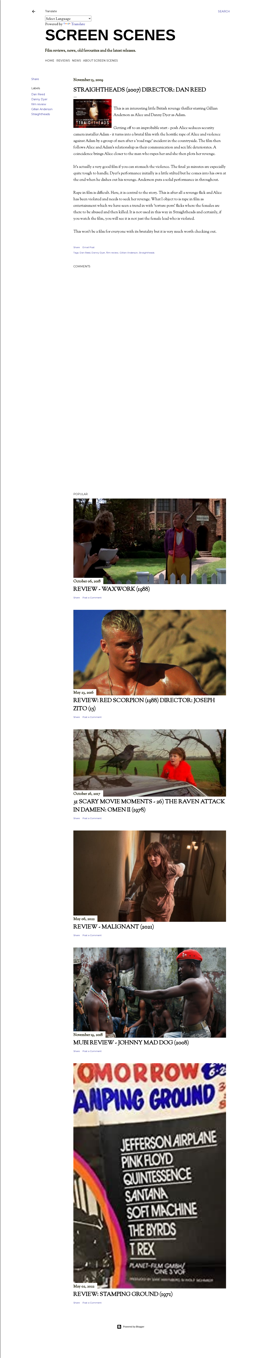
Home (49, 60)
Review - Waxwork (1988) (111, 589)
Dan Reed (38, 94)
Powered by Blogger (133, 1326)
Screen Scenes (110, 34)
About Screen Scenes (100, 60)
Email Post (89, 247)
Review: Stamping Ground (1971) (123, 1294)
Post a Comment (92, 597)
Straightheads (40, 114)
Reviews (63, 60)
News (76, 60)
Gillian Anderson (42, 109)
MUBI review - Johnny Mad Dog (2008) (131, 1043)
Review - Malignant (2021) (113, 927)
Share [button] (35, 79)
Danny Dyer (39, 99)
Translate (78, 23)
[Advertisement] (149, 393)
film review (38, 104)
